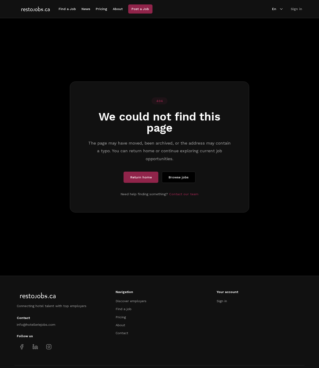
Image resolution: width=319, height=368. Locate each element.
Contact (122, 333)
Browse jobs (178, 177)
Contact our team (183, 194)
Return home (141, 177)
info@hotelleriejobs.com (36, 324)
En (274, 9)
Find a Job (67, 9)
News (86, 9)
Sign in (296, 9)
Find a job (123, 309)
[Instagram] (49, 347)
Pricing (101, 9)
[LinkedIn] (35, 347)
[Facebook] (22, 347)
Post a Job (140, 9)
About (118, 9)
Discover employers (131, 301)
